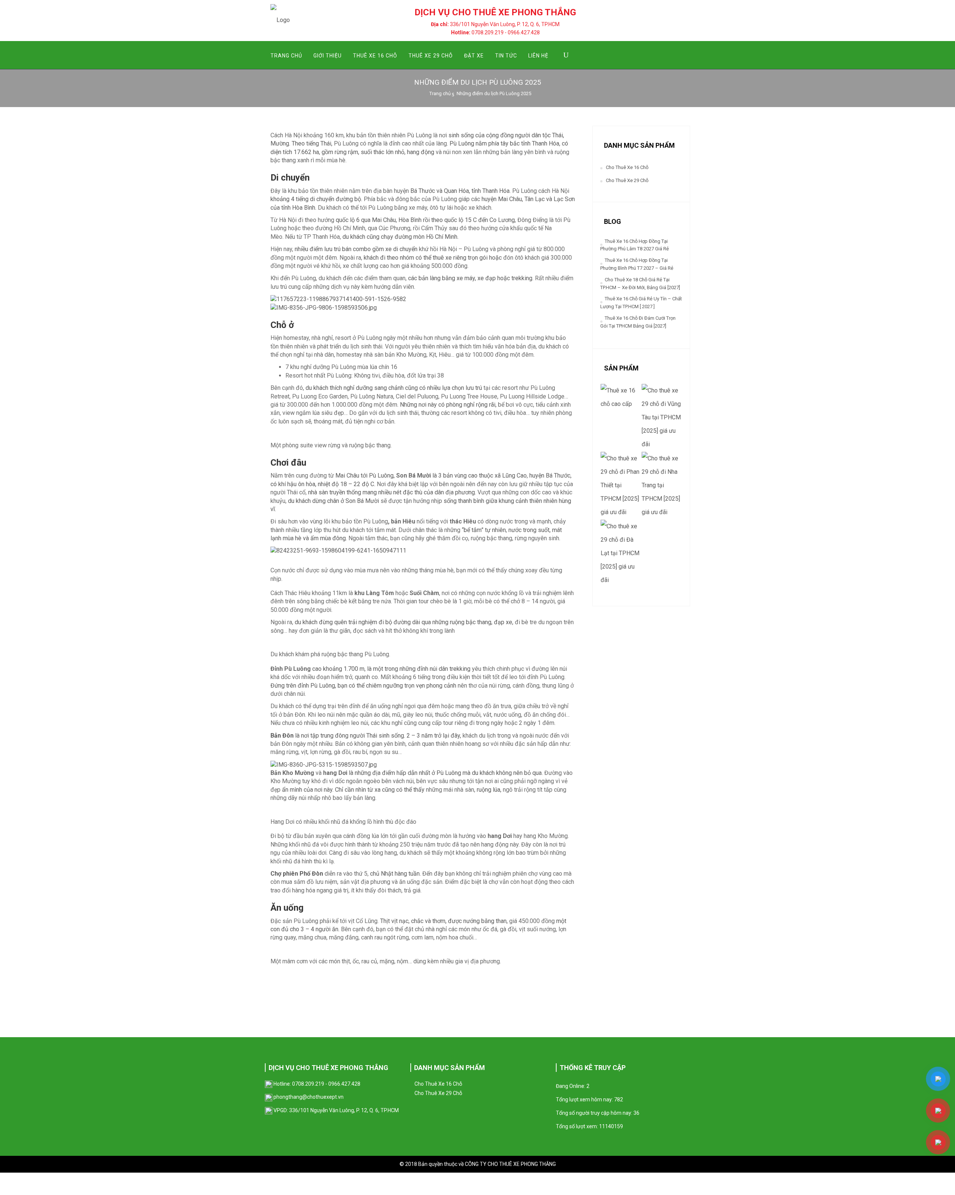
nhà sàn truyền (327, 492)
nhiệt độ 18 (331, 484)
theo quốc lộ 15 (451, 219)
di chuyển (322, 199)
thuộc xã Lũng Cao (502, 475)
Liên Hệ (538, 56)
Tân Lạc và (538, 199)
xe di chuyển (401, 249)
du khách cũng (360, 236)
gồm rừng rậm (340, 152)
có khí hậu (283, 484)
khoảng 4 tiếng (289, 199)
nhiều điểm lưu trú (317, 249)
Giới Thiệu (327, 56)
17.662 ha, (308, 152)
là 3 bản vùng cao (454, 475)
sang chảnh (388, 387)
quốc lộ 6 (347, 219)
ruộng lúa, (488, 789)
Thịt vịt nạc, (395, 921)
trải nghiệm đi (366, 622)
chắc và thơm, (429, 921)
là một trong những (391, 668)
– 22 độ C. (361, 484)
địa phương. (460, 492)
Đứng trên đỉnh (289, 685)
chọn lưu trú (467, 387)
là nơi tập (294, 735)
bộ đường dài (402, 622)
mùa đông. (333, 538)
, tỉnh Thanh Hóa (489, 190)
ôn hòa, (306, 484)
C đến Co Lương (494, 219)
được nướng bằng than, (478, 921)
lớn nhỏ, (396, 152)
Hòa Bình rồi (413, 219)
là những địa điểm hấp (377, 772)
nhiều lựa (439, 387)
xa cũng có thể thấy (400, 789)
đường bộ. (349, 199)
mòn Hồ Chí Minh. (435, 236)
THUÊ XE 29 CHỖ (430, 56)
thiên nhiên (544, 500)
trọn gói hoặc (485, 257)
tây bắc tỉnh (515, 143)
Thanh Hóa (544, 143)
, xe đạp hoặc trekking (503, 278)
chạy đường (396, 236)
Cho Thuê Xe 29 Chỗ (627, 180)
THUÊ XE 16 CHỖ (375, 56)
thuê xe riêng (450, 257)
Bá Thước (422, 190)
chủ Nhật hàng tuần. (395, 873)
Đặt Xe (474, 56)
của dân (433, 492)
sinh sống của (466, 135)
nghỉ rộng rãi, (480, 404)
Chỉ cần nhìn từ (355, 789)
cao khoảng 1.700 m (338, 668)
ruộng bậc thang (470, 622)
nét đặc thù (407, 492)
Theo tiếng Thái (311, 143)
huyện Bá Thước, (550, 475)
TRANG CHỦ (286, 56)
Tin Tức (506, 56)
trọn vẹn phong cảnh (430, 685)
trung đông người (342, 735)
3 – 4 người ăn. (320, 929)
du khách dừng (306, 500)
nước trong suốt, (529, 530)
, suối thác (371, 152)
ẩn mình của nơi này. (308, 789)
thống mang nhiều (369, 492)
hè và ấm (307, 538)
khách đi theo (382, 257)
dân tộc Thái (547, 135)
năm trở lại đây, (440, 735)
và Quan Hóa (452, 190)
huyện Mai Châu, (502, 199)
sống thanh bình (463, 500)
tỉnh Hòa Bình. (298, 207)
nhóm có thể (416, 257)
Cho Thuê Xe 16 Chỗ (627, 167)
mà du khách (479, 772)
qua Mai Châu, (379, 219)
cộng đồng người (507, 135)
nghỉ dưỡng (357, 387)
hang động (421, 152)
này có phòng (446, 404)
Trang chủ (440, 93)
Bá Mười (368, 500)
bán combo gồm (362, 249)
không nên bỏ (514, 772)
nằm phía (486, 143)
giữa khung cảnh (506, 500)
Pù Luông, (382, 475)
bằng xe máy (458, 278)
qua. (537, 772)
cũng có (415, 387)
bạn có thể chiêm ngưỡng (369, 685)
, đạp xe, (503, 622)
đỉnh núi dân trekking (444, 668)
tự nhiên (494, 530)
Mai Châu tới (352, 475)
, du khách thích (322, 387)
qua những (435, 622)
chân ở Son (341, 500)
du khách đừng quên (320, 622)
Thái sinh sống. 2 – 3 (392, 735)
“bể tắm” (472, 530)
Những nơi (414, 404)
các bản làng (424, 278)
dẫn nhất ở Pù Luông (434, 772)
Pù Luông (461, 143)
